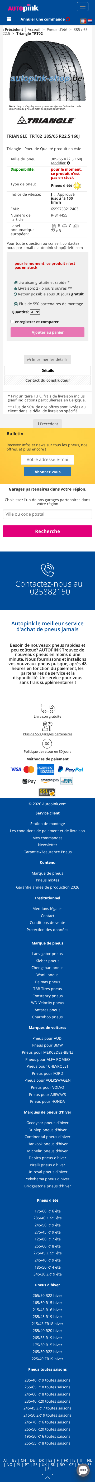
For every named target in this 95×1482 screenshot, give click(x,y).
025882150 (49, 591)
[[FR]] (83, 21)
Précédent (14, 29)
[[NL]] (90, 21)
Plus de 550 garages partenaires (47, 734)
